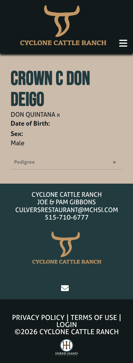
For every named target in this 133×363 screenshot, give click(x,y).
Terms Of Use (94, 317)
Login (66, 324)
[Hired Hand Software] (66, 350)
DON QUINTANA (33, 114)
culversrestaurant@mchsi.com (66, 209)
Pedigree (24, 161)
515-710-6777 (67, 217)
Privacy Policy (38, 317)
